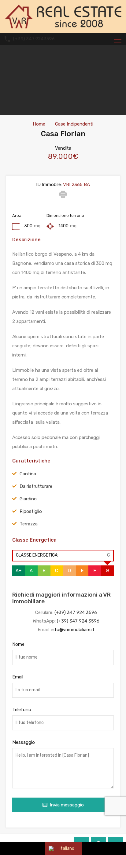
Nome (18, 644)
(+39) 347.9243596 (33, 39)
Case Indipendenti (74, 124)
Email (17, 677)
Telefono (21, 709)
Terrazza (29, 524)
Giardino (28, 499)
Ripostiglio (31, 511)
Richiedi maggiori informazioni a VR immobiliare (61, 598)
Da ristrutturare (36, 486)
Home (39, 124)
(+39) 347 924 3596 (75, 612)
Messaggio (23, 742)
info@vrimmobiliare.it (72, 629)
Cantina (28, 474)
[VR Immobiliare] (63, 25)
